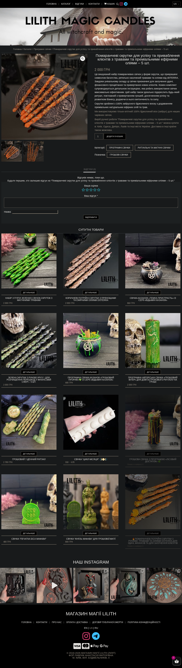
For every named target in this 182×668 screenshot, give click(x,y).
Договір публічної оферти (107, 622)
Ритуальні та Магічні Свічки (154, 148)
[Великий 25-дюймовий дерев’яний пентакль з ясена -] (164, 585)
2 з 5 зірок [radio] (87, 189)
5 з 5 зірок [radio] (98, 189)
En (85, 628)
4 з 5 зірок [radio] (94, 189)
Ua (91, 628)
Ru (96, 628)
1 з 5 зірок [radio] (83, 189)
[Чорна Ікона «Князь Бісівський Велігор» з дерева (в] (91, 585)
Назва (7, 211)
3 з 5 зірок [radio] (91, 189)
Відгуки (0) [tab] (90, 169)
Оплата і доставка (77, 622)
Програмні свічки (42, 49)
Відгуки (79, 4)
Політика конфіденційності (144, 622)
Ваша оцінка (91, 185)
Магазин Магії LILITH (91, 613)
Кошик (111, 4)
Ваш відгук (91, 196)
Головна (51, 4)
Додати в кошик (115, 136)
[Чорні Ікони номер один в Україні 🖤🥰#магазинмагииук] (54, 585)
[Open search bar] (117, 4)
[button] (82, 58)
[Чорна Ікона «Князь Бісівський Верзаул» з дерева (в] (17, 585)
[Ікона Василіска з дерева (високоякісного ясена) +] (127, 585)
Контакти (94, 4)
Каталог (66, 4)
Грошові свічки (119, 155)
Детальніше (29, 292)
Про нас (57, 622)
